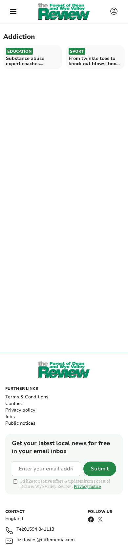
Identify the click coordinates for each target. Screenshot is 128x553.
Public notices (20, 423)
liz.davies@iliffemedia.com (45, 540)
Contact (13, 403)
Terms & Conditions (26, 397)
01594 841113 (39, 529)
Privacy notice (87, 486)
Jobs (10, 417)
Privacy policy (20, 410)
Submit (100, 468)
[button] (13, 11)
